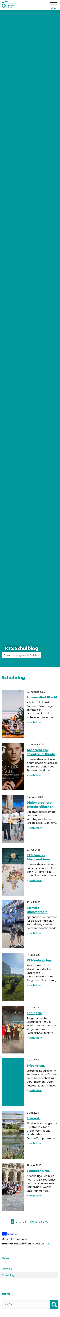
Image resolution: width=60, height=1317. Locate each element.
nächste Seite (38, 1222)
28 (24, 1222)
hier (46, 1243)
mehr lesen (35, 722)
